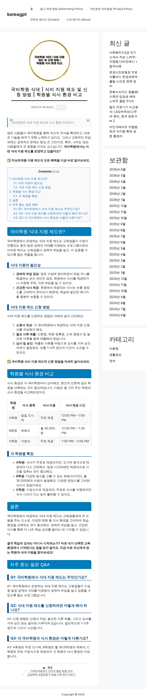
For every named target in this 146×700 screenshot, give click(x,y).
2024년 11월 (118, 285)
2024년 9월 (117, 297)
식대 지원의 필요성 (28, 183)
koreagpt (17, 14)
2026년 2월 (117, 193)
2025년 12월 (118, 206)
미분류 (113, 348)
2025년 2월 (117, 266)
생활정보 (115, 355)
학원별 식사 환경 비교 (25, 191)
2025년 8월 (117, 230)
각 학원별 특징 (25, 196)
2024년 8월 (117, 303)
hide (55, 171)
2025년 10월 (118, 218)
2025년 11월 (117, 212)
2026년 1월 (117, 200)
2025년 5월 (117, 248)
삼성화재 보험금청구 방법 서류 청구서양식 (51, 674)
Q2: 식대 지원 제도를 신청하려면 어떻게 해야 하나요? (50, 213)
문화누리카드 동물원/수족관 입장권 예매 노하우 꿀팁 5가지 (124, 96)
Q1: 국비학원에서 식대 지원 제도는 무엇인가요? (46, 209)
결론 (13, 200)
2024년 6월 (117, 315)
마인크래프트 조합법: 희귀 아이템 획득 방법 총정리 (123, 131)
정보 (50, 667)
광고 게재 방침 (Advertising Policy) (61, 9)
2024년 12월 (118, 278)
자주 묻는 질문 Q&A (23, 204)
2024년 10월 (118, 291)
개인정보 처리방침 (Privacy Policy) (111, 9)
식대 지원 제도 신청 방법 (32, 187)
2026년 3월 (117, 187)
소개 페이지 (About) (78, 19)
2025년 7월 (117, 236)
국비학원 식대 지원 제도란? (28, 178)
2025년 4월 (117, 254)
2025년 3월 (117, 260)
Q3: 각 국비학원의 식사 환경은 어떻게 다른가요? (47, 217)
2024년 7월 (117, 309)
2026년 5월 (117, 175)
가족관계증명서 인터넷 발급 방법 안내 (51, 670)
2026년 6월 (117, 169)
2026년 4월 (117, 181)
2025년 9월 (117, 224)
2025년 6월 (117, 242)
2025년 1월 (117, 272)
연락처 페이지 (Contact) (44, 19)
